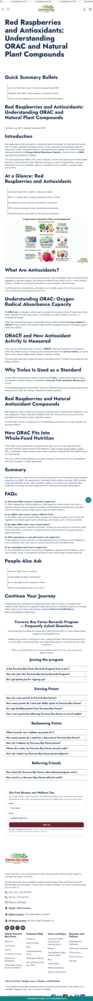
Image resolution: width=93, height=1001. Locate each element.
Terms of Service (75, 956)
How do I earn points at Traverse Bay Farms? (31, 698)
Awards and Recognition (10, 959)
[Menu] (2, 9)
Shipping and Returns (35, 958)
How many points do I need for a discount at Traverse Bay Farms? (43, 737)
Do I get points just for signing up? (26, 679)
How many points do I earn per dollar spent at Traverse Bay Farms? (44, 703)
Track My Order (32, 943)
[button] (46, 998)
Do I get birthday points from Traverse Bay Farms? (34, 708)
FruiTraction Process (13, 954)
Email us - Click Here (17, 902)
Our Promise (10, 945)
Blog (50, 959)
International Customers (78, 948)
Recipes (51, 948)
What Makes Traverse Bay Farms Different (13, 966)
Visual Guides (53, 963)
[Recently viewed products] (88, 500)
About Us (8, 941)
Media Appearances (56, 967)
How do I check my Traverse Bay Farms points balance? (37, 753)
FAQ (28, 947)
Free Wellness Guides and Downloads (56, 954)
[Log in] (84, 9)
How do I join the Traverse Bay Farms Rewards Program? (38, 674)
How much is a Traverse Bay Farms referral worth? (34, 777)
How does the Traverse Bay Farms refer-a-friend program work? (41, 772)
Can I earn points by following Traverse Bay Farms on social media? (44, 714)
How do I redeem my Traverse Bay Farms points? (33, 743)
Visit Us (8, 949)
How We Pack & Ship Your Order (35, 963)
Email (11, 813)
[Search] (8, 9)
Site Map (73, 960)
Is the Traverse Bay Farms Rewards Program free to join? (38, 669)
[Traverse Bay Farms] (46, 9)
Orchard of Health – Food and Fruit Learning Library (56, 941)
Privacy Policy (75, 952)
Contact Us (30, 938)
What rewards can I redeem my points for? (30, 732)
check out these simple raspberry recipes (66, 448)
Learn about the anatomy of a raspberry (21, 155)
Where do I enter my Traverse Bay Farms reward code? (37, 748)
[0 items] (90, 9)
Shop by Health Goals (57, 972)
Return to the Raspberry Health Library (20, 612)
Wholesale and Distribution (75, 942)
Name (11, 803)
